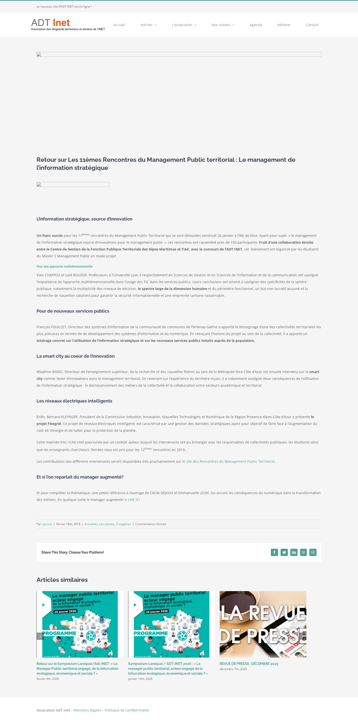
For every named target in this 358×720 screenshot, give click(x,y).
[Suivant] (302, 636)
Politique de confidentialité (127, 710)
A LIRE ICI (132, 499)
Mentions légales (87, 710)
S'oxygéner (123, 524)
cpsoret (47, 524)
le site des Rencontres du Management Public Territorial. (229, 461)
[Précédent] (40, 636)
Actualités (91, 524)
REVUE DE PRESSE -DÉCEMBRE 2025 (249, 664)
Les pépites (107, 524)
